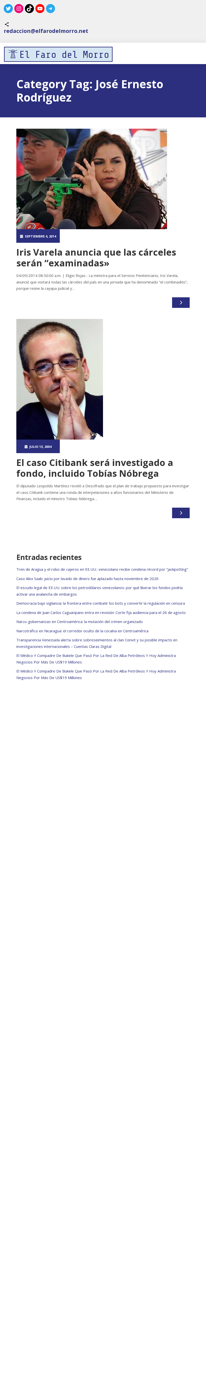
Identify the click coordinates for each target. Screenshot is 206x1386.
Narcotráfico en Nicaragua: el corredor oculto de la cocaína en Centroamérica (82, 630)
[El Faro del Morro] (58, 54)
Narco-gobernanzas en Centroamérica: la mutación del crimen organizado (79, 621)
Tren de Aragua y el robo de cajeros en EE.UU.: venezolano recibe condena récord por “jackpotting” (102, 569)
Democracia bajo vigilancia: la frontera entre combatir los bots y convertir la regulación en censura (100, 603)
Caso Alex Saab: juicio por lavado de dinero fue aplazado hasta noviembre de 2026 (87, 578)
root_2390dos (83, 236)
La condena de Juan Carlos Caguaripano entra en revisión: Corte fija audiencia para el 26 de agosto (101, 612)
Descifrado (131, 446)
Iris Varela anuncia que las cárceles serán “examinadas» (96, 257)
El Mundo (127, 236)
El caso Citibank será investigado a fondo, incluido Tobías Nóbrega (94, 468)
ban (116, 446)
